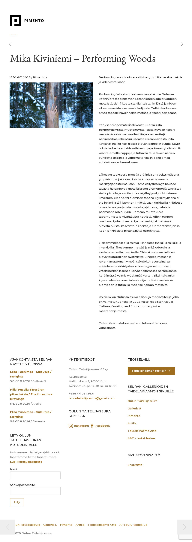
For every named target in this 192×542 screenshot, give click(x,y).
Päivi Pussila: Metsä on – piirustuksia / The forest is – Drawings (31, 394)
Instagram (81, 425)
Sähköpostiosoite (22, 485)
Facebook (102, 425)
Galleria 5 (134, 408)
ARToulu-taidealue (141, 438)
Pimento (134, 416)
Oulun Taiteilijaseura (142, 401)
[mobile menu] (13, 34)
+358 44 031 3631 (81, 393)
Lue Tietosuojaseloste (26, 461)
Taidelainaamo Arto (142, 431)
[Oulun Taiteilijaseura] (29, 20)
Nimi (13, 469)
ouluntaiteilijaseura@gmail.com (92, 398)
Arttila (132, 423)
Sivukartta (135, 465)
